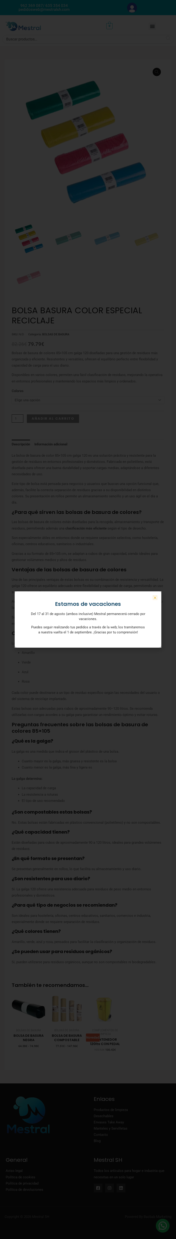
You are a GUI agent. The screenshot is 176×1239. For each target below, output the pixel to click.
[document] (88, 619)
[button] (155, 597)
